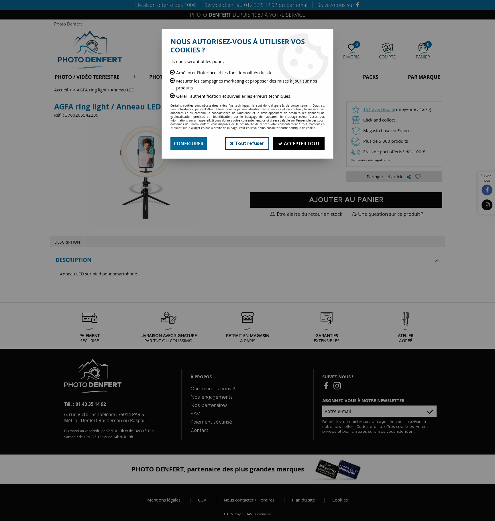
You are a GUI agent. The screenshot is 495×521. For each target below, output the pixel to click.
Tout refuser (249, 143)
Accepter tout (301, 143)
